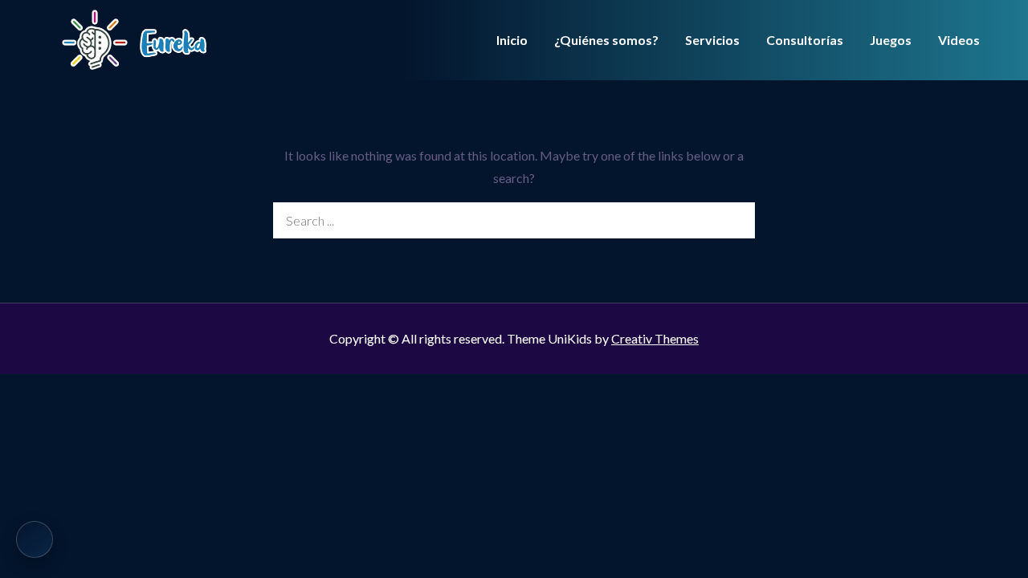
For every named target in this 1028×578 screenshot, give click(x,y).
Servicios (712, 39)
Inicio (512, 39)
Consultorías (804, 39)
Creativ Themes (655, 338)
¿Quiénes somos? (606, 39)
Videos (959, 39)
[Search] (737, 220)
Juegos (891, 39)
